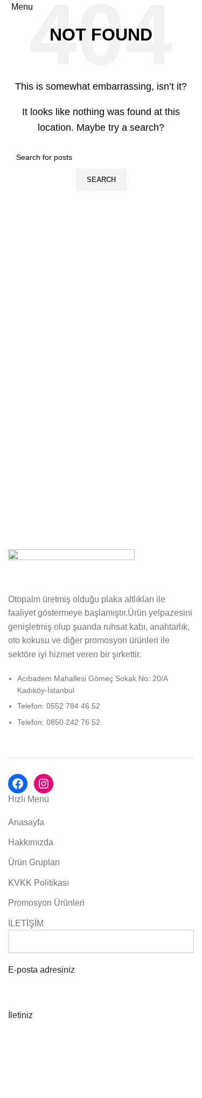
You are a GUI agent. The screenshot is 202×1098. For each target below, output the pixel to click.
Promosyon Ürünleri (46, 902)
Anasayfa (26, 822)
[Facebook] (17, 783)
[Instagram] (43, 783)
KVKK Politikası (38, 882)
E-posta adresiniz (41, 969)
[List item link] (101, 705)
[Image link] (71, 564)
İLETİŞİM (26, 923)
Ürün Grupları (34, 862)
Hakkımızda (30, 842)
